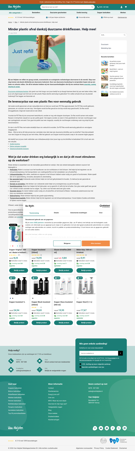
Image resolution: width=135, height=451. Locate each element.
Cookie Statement (111, 448)
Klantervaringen (53, 420)
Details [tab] (56, 213)
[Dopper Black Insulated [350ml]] (41, 285)
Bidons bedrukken (14, 391)
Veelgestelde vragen (55, 407)
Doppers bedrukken (15, 388)
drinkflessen (21, 217)
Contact (51, 388)
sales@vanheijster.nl (95, 391)
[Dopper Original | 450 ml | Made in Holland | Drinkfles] (18, 233)
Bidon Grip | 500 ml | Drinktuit (84, 251)
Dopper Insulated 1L (17, 302)
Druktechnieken (53, 416)
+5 (22, 246)
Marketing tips (106, 48)
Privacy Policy (99, 448)
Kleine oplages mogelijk (18, 146)
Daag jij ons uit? (53, 394)
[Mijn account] (121, 7)
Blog (49, 410)
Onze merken (52, 413)
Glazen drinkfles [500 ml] (62, 251)
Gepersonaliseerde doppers (19, 149)
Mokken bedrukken (14, 398)
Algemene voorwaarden (84, 448)
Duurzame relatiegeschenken (18, 91)
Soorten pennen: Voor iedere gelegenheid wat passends (117, 78)
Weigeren (67, 243)
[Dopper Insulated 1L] (18, 285)
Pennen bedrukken (14, 401)
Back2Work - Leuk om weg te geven (116, 70)
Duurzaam (104, 44)
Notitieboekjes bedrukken (17, 404)
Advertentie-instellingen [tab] (78, 213)
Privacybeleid (111, 358)
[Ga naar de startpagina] (14, 7)
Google (97, 360)
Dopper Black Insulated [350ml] (41, 303)
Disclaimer (123, 448)
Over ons (51, 398)
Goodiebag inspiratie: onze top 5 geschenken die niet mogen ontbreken (117, 86)
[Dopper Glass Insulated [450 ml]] (63, 285)
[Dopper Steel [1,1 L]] (85, 285)
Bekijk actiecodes (89, 2)
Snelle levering (15, 144)
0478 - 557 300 (103, 7)
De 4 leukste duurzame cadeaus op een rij (117, 93)
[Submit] (125, 35)
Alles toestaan (96, 243)
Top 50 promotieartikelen (17, 413)
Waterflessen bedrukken (16, 394)
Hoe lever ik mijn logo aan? (57, 404)
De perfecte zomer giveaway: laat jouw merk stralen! (117, 63)
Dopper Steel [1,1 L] (84, 302)
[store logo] (37, 428)
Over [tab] (100, 213)
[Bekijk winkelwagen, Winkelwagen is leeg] (126, 7)
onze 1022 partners (37, 222)
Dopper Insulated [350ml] (38, 251)
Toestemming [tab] (34, 213)
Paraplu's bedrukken (15, 407)
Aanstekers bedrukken (16, 410)
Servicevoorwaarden (85, 360)
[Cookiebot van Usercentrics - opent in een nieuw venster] (101, 206)
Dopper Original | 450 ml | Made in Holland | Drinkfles (17, 251)
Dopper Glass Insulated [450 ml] (63, 303)
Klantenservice (122, 17)
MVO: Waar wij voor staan (57, 401)
